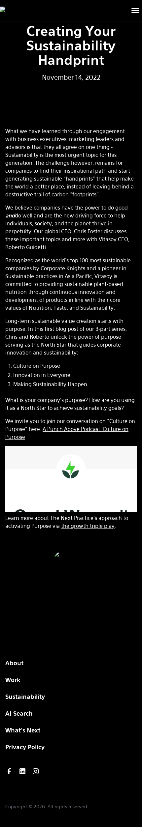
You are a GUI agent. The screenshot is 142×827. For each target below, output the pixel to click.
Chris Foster (71, 580)
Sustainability (25, 696)
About (14, 663)
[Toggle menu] (135, 11)
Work (12, 679)
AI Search (19, 713)
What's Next (22, 730)
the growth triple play (88, 526)
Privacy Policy (25, 747)
